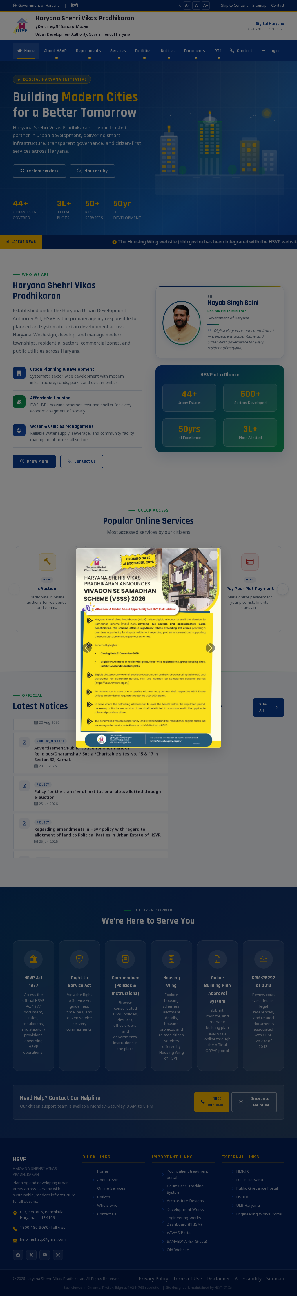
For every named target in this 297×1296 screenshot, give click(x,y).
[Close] (214, 555)
